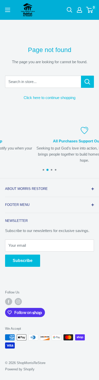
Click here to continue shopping (49, 97)
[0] (90, 10)
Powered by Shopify (20, 369)
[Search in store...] (87, 82)
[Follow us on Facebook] (8, 301)
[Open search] (69, 10)
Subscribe (22, 260)
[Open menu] (7, 10)
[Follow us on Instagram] (18, 301)
